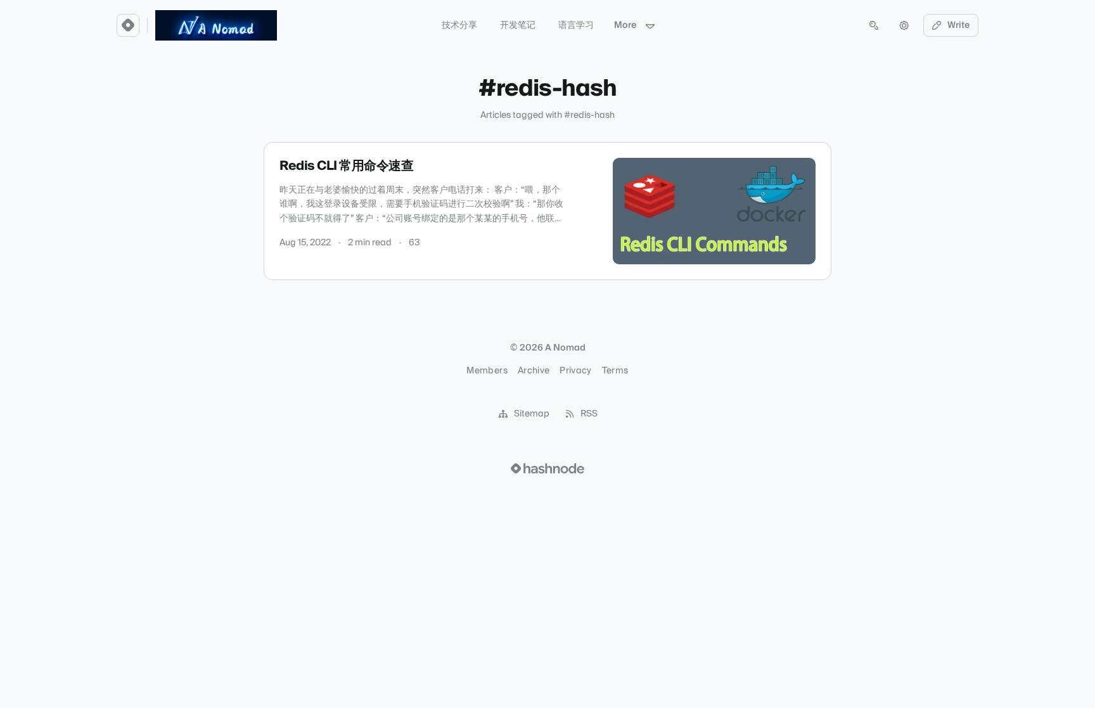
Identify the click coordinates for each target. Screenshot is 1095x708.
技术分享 (459, 25)
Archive (533, 370)
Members (486, 370)
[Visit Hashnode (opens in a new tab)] (547, 468)
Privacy (575, 370)
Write (958, 25)
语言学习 (576, 25)
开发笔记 (517, 25)
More (625, 25)
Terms (615, 370)
